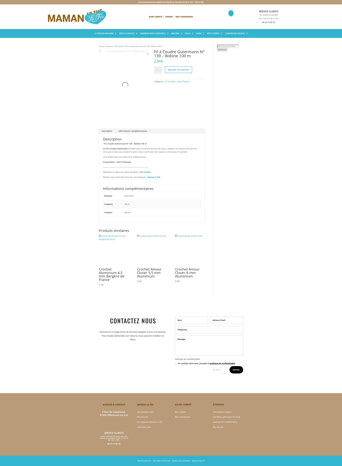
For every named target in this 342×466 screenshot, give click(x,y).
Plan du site (218, 427)
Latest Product (183, 81)
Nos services (142, 417)
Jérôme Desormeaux (181, 460)
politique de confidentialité (222, 363)
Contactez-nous (144, 427)
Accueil (101, 46)
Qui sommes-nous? (145, 412)
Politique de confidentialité (225, 422)
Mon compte (155, 16)
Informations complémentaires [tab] (132, 131)
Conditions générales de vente (226, 417)
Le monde (235, 33)
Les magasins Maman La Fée (149, 422)
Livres (198, 33)
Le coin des (103, 33)
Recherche (222, 49)
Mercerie (175, 33)
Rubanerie (153, 33)
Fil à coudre (118, 46)
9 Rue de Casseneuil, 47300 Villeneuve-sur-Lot (114, 413)
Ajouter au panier (178, 69)
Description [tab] (107, 131)
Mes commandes (182, 417)
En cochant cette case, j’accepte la (206, 363)
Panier (168, 16)
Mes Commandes (184, 16)
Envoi (236, 370)
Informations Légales (222, 412)
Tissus (187, 33)
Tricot (127, 33)
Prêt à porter (213, 33)
